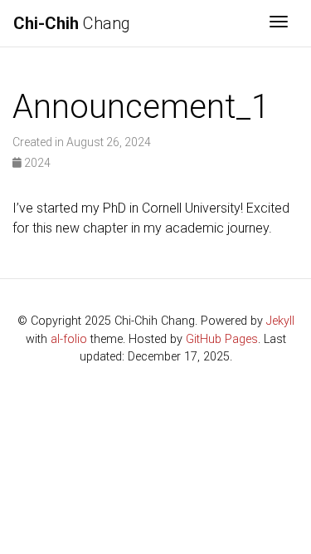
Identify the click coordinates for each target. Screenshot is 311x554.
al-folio (69, 339)
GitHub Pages (222, 339)
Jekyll (280, 321)
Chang (71, 23)
